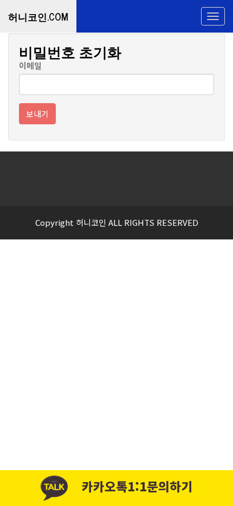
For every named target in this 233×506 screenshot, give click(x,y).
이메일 (30, 65)
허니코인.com (38, 16)
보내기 (37, 113)
